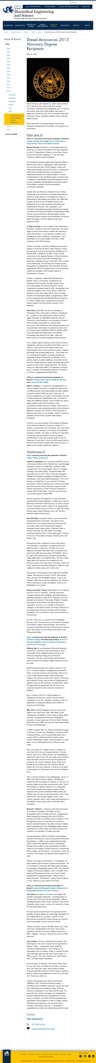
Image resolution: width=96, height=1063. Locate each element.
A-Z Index (23, 1054)
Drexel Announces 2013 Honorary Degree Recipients (16, 119)
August (11, 105)
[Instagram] (85, 1057)
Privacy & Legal (47, 1054)
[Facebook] (81, 1057)
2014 (8, 88)
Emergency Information (46, 1057)
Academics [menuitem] (8, 25)
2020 (8, 68)
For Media (31, 1054)
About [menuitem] (87, 25)
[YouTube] (89, 1057)
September (12, 101)
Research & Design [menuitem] (31, 25)
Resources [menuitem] (64, 25)
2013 (33, 32)
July (10, 108)
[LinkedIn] (93, 1057)
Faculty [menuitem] (76, 25)
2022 (8, 62)
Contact (56, 1054)
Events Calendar (11, 134)
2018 (8, 75)
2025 (8, 52)
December (12, 95)
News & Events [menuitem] (53, 25)
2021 (8, 65)
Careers (38, 1054)
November (12, 98)
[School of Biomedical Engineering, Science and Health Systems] (28, 18)
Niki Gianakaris (35, 1019)
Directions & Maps (66, 1054)
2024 (8, 55)
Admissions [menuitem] (20, 25)
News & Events (16, 32)
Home (6, 32)
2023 (8, 58)
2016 (8, 81)
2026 (8, 49)
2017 (8, 78)
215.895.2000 (70, 1061)
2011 (8, 130)
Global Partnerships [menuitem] (42, 25)
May (10, 111)
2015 (8, 84)
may (39, 32)
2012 (8, 126)
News (26, 32)
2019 (8, 71)
